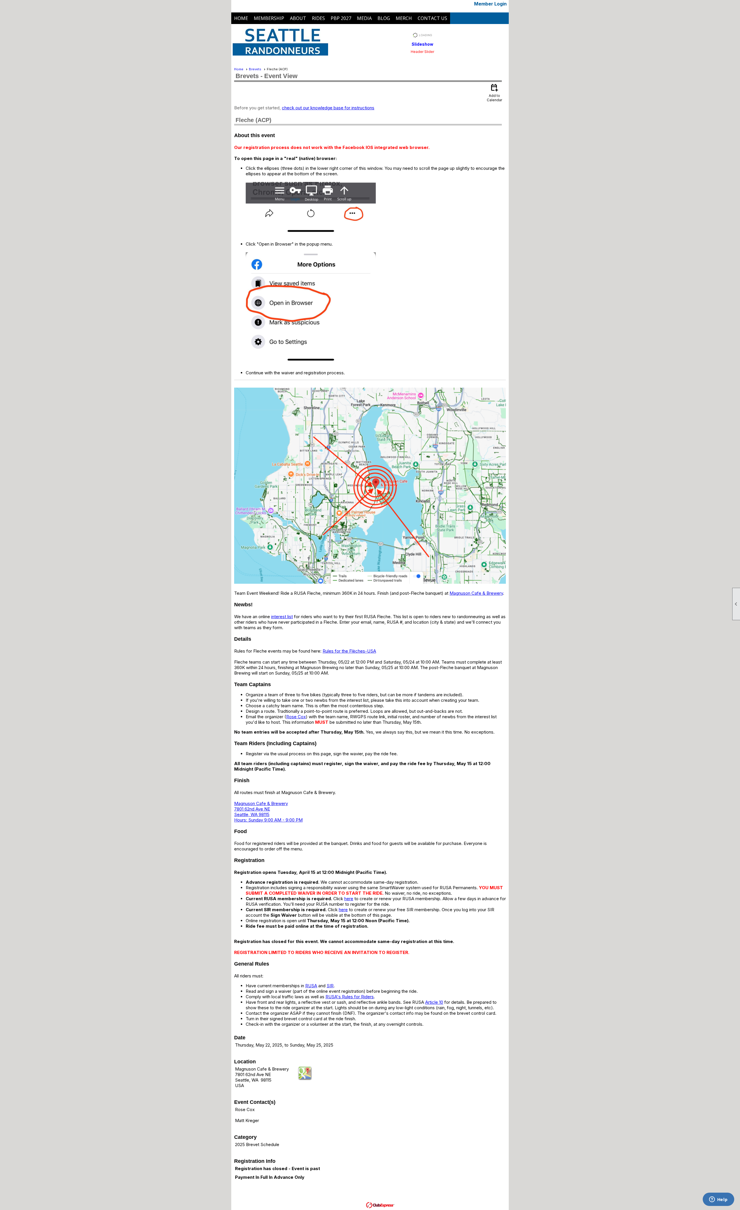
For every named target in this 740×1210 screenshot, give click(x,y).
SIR (330, 985)
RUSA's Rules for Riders (349, 996)
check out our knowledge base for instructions (328, 107)
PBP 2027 (341, 18)
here (348, 898)
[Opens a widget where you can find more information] (718, 1200)
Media (364, 18)
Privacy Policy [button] (440, 1200)
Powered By (355, 1205)
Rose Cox (296, 716)
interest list (282, 616)
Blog (384, 18)
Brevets (255, 69)
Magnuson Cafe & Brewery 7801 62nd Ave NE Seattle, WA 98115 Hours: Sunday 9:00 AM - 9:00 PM (268, 812)
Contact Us (432, 18)
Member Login (490, 4)
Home (241, 18)
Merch (404, 18)
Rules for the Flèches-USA (349, 651)
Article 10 (434, 1002)
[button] (269, 18)
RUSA (311, 985)
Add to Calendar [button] (494, 92)
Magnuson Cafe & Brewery (476, 593)
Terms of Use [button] (411, 1200)
